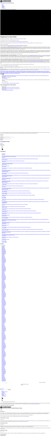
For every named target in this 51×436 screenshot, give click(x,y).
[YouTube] (2, 149)
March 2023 (3, 274)
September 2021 (4, 287)
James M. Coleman (4, 164)
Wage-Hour (26, 41)
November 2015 (4, 337)
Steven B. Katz (4, 179)
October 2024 (3, 261)
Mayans (26, 72)
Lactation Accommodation (5, 72)
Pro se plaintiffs (43, 72)
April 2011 (3, 376)
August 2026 (3, 245)
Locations (3, 392)
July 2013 (3, 357)
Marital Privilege (15, 72)
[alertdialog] (25, 421)
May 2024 (3, 264)
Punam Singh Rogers (4, 211)
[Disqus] (25, 101)
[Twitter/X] (2, 147)
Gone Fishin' (34, 71)
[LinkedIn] (2, 148)
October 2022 (3, 278)
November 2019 (4, 303)
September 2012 (4, 364)
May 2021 (3, 290)
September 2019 (4, 304)
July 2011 (3, 374)
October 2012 (3, 363)
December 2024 (4, 259)
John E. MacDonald (4, 191)
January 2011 (3, 378)
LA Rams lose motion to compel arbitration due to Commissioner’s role (11, 88)
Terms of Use (36, 403)
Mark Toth (19, 72)
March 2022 (3, 283)
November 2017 (4, 320)
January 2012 (3, 370)
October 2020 (3, 295)
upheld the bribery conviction (33, 55)
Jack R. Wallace (4, 235)
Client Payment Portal (4, 391)
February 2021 (4, 292)
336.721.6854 (3, 78)
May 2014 (3, 350)
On (1, 431)
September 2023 (4, 270)
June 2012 (3, 366)
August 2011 (3, 373)
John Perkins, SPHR (11, 45)
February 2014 (4, 352)
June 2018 (3, 315)
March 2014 (3, 351)
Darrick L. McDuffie (4, 193)
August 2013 (3, 356)
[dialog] (25, 404)
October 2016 (3, 329)
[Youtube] (2, 398)
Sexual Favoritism (11, 73)
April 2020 (3, 299)
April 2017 (3, 325)
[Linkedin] (2, 400)
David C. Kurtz (4, 186)
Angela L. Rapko (4, 209)
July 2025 (3, 254)
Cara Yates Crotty (4, 166)
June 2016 (3, 332)
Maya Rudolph (22, 72)
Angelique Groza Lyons (5, 189)
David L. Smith (4, 225)
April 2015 (3, 342)
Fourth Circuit (30, 71)
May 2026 (3, 247)
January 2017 (3, 327)
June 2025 (3, 255)
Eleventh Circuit (2, 71)
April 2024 (3, 265)
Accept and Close (12, 405)
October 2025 (3, 252)
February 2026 (4, 249)
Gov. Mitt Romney (38, 71)
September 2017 (4, 321)
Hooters (42, 71)
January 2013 (3, 361)
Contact (3, 7)
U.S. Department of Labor (16, 73)
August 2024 (3, 262)
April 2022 (3, 282)
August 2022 (3, 279)
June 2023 (3, 272)
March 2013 (3, 360)
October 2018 (3, 312)
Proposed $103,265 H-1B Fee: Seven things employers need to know (10, 87)
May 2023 (3, 273)
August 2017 (3, 322)
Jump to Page (2, 388)
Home (2, 4)
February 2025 (4, 258)
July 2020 (3, 297)
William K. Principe (4, 207)
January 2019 (3, 310)
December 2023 (4, 268)
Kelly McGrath (4, 195)
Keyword (1, 136)
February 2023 (4, 275)
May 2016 (3, 333)
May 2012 (3, 367)
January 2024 (3, 267)
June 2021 (3, 289)
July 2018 (3, 314)
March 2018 (3, 317)
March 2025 (3, 257)
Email (5, 71)
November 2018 (4, 311)
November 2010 (4, 380)
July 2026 (3, 246)
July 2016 (3, 331)
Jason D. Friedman (4, 173)
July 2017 (3, 323)
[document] (25, 421)
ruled (6, 47)
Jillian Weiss (46, 71)
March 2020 (3, 300)
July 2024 (3, 263)
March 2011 (3, 377)
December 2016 (4, 328)
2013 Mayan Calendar (19, 45)
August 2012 (3, 365)
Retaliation (46, 72)
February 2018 (4, 318)
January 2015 (3, 344)
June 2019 (3, 306)
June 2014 (3, 349)
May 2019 (3, 307)
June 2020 (3, 298)
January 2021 (3, 293)
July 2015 (3, 340)
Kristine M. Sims (4, 223)
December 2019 (4, 302)
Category (1, 137)
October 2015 (3, 338)
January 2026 (3, 250)
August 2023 (3, 271)
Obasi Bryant (3, 157)
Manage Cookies (4, 394)
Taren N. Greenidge (4, 176)
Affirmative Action (14, 41)
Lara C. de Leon (4, 168)
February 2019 (4, 309)
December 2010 (4, 379)
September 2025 (4, 253)
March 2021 (3, 291)
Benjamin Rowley (4, 213)
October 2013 (3, 355)
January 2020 (3, 301)
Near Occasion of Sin (38, 72)
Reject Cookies (7, 405)
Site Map (3, 395)
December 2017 (4, 319)
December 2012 (4, 362)
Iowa (44, 71)
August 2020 (3, 296)
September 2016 (4, 330)
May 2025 (3, 256)
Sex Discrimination (5, 73)
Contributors (3, 6)
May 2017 (3, 324)
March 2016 (3, 334)
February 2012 (4, 369)
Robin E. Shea (3, 41)
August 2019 (3, 305)
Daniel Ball (3, 154)
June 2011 (3, 375)
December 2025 (4, 251)
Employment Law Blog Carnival (11, 71)
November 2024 (4, 260)
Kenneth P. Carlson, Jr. (5, 159)
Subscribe (1, 143)
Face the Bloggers (17, 71)
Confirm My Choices (3, 435)
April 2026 (3, 248)
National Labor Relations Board (31, 72)
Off (3, 431)
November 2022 (4, 277)
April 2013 (3, 359)
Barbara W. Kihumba (4, 182)
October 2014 (3, 346)
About (3, 5)
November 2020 (4, 294)
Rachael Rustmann (4, 215)
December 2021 (4, 285)
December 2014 (4, 345)
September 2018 (4, 313)
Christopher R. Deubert (5, 171)
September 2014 (4, 347)
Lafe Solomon (11, 72)
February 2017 (4, 326)
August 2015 (3, 339)
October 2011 (3, 372)
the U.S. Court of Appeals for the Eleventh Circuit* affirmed (35, 60)
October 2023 (3, 269)
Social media (23, 41)
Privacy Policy (32, 403)
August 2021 (3, 288)
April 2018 (3, 316)
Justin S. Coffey (4, 161)
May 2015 (3, 341)
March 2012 (3, 368)
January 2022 (3, 284)
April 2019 (3, 308)
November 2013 (4, 354)
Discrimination (19, 41)
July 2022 (3, 280)
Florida (27, 71)
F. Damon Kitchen (4, 184)
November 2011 (4, 371)
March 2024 (3, 266)
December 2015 (4, 336)
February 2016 (4, 335)
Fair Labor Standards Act (23, 71)
